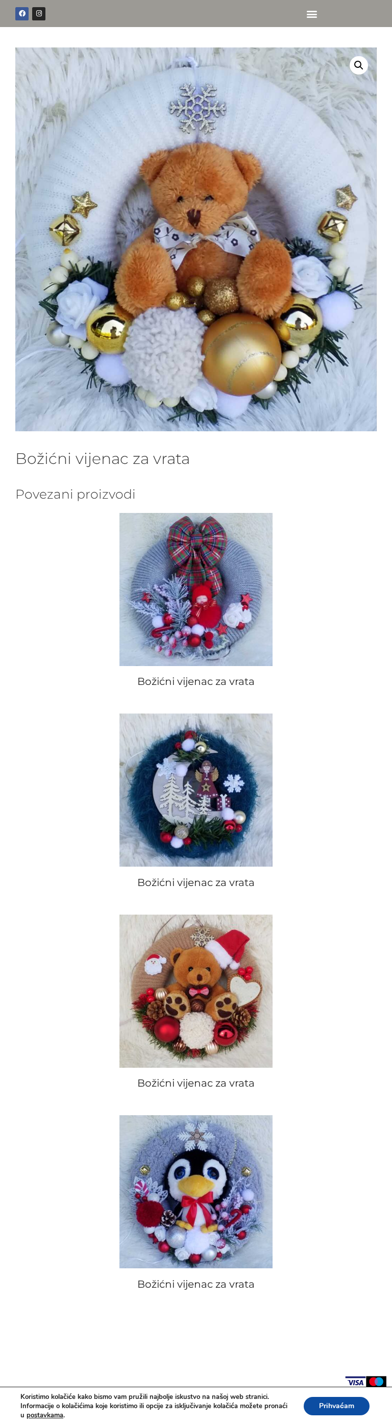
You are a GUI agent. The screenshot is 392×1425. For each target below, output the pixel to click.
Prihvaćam (336, 1406)
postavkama (45, 1415)
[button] (311, 13)
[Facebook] (22, 13)
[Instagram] (38, 13)
